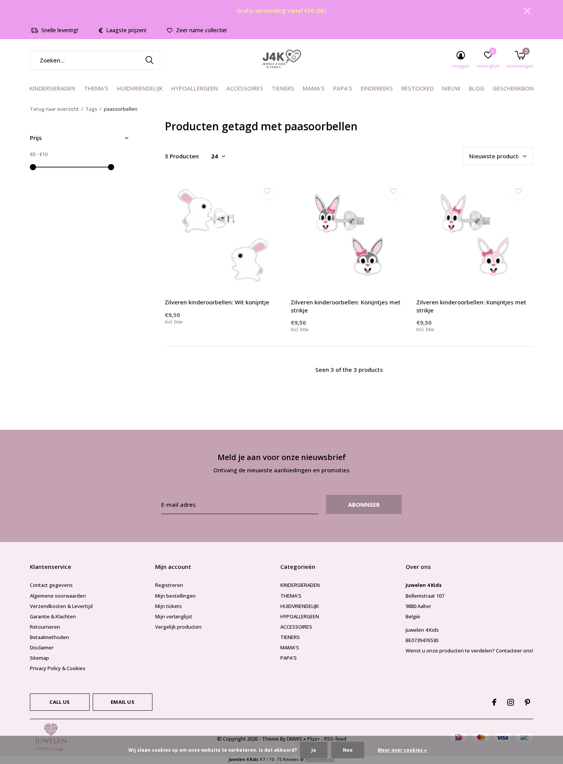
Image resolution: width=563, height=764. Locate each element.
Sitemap (39, 657)
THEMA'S (96, 88)
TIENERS (283, 88)
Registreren (169, 585)
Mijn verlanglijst (173, 616)
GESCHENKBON (513, 88)
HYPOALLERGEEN (194, 88)
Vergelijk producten (178, 626)
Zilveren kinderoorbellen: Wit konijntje (217, 302)
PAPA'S (342, 88)
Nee (348, 750)
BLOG (476, 88)
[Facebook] (494, 702)
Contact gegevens (51, 585)
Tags (91, 108)
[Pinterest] (527, 702)
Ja (313, 750)
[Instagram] (510, 702)
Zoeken (149, 60)
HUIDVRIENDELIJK (140, 88)
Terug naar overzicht (54, 108)
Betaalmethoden (49, 637)
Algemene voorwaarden (58, 595)
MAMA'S (314, 88)
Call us (59, 701)
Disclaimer (42, 647)
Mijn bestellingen (175, 595)
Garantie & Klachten (53, 616)
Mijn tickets (168, 606)
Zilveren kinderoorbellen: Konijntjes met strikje (346, 306)
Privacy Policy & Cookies (57, 668)
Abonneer (364, 504)
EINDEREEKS (377, 88)
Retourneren (45, 626)
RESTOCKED (417, 88)
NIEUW (451, 88)
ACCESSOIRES (244, 88)
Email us (122, 701)
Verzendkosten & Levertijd (61, 606)
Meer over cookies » (402, 750)
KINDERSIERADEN (52, 88)
